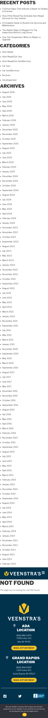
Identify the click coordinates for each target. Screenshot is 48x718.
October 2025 (9, 139)
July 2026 (6, 97)
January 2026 (8, 125)
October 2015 (9, 442)
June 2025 (7, 157)
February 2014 (9, 531)
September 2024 (10, 190)
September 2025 (10, 143)
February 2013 (9, 564)
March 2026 (8, 115)
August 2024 (8, 195)
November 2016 (10, 396)
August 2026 (8, 92)
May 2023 (7, 255)
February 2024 (9, 218)
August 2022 (8, 288)
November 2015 (10, 438)
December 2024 (10, 176)
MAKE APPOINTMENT (24, 648)
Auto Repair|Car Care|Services (16, 61)
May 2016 (7, 419)
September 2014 (10, 498)
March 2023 (8, 260)
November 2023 (10, 232)
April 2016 (7, 424)
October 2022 (9, 279)
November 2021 (10, 321)
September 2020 (10, 353)
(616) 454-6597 (24, 667)
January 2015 (8, 484)
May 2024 (7, 209)
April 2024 (7, 214)
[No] (45, 711)
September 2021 (10, 326)
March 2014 (8, 526)
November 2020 (10, 349)
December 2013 (10, 540)
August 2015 (8, 452)
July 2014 (6, 508)
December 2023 (10, 227)
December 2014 (10, 489)
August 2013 (8, 554)
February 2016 (9, 433)
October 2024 (9, 185)
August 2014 (8, 503)
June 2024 (7, 204)
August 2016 (8, 410)
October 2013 (9, 550)
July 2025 (6, 153)
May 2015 (7, 466)
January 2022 (8, 316)
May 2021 (6, 335)
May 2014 (7, 517)
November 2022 (10, 274)
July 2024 (6, 199)
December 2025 (10, 129)
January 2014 (8, 536)
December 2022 (10, 270)
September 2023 (10, 241)
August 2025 (8, 148)
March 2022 (8, 312)
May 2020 (7, 358)
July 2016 (6, 414)
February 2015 (9, 480)
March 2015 (8, 475)
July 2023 (6, 251)
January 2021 (8, 344)
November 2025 (10, 134)
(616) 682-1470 (24, 635)
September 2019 (10, 368)
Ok (25, 715)
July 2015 (6, 456)
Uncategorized (9, 80)
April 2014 (7, 522)
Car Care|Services (10, 70)
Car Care (6, 66)
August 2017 (8, 372)
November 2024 (10, 181)
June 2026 (7, 101)
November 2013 (10, 545)
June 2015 (7, 461)
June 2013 (7, 559)
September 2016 (10, 405)
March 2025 (8, 162)
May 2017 (6, 386)
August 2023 (8, 246)
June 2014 (7, 512)
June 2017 (7, 382)
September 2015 (10, 447)
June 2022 (7, 297)
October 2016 (9, 400)
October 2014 (9, 494)
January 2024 (8, 223)
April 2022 (7, 307)
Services (6, 75)
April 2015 (7, 470)
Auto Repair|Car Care (12, 56)
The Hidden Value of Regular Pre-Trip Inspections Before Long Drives (19, 31)
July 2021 (6, 330)
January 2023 (8, 265)
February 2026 (9, 120)
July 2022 (6, 293)
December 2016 (10, 391)
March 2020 (8, 363)
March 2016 (8, 428)
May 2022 (7, 302)
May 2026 (7, 106)
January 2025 (8, 171)
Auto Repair (7, 52)
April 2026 (7, 111)
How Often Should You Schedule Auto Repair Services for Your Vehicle (23, 17)
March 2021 (7, 340)
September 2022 (10, 283)
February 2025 (9, 167)
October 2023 (9, 237)
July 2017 (6, 377)
